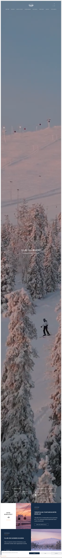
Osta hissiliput (8, 513)
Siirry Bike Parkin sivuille (41, 524)
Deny (45, 553)
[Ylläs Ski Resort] (31, 4)
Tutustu (8, 550)
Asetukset (56, 553)
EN (54, 5)
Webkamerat (54, 493)
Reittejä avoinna (39, 492)
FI (54, 3)
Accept (34, 553)
